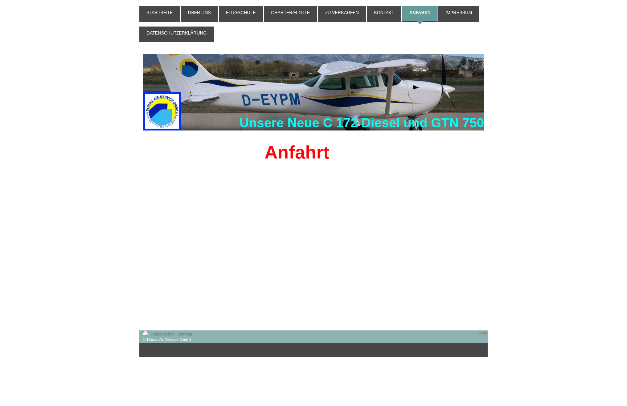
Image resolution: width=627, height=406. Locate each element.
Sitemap (185, 334)
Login (483, 333)
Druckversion (162, 334)
